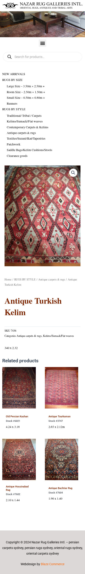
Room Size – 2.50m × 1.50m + (26, 92)
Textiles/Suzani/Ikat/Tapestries (26, 138)
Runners (12, 103)
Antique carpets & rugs (21, 133)
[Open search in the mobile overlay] (42, 56)
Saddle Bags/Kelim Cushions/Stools (29, 150)
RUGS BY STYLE (13, 109)
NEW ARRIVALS (13, 74)
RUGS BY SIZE (12, 80)
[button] (42, 43)
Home (8, 279)
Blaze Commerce (52, 564)
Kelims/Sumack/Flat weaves (25, 121)
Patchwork (13, 144)
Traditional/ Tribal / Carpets (24, 116)
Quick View (19, 408)
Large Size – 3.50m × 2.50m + (26, 86)
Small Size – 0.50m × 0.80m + (26, 98)
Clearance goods (17, 156)
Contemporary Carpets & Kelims (27, 127)
